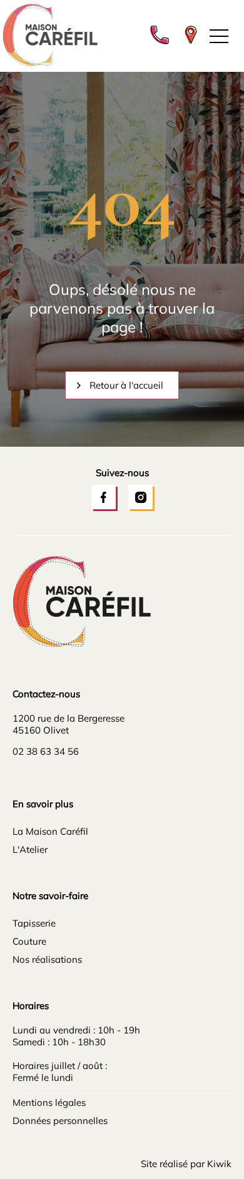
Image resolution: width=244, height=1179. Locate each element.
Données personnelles (60, 1121)
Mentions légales (49, 1102)
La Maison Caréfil (50, 831)
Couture (29, 941)
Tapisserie (34, 923)
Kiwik (219, 1164)
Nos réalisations (47, 959)
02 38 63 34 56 (46, 751)
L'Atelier (30, 849)
